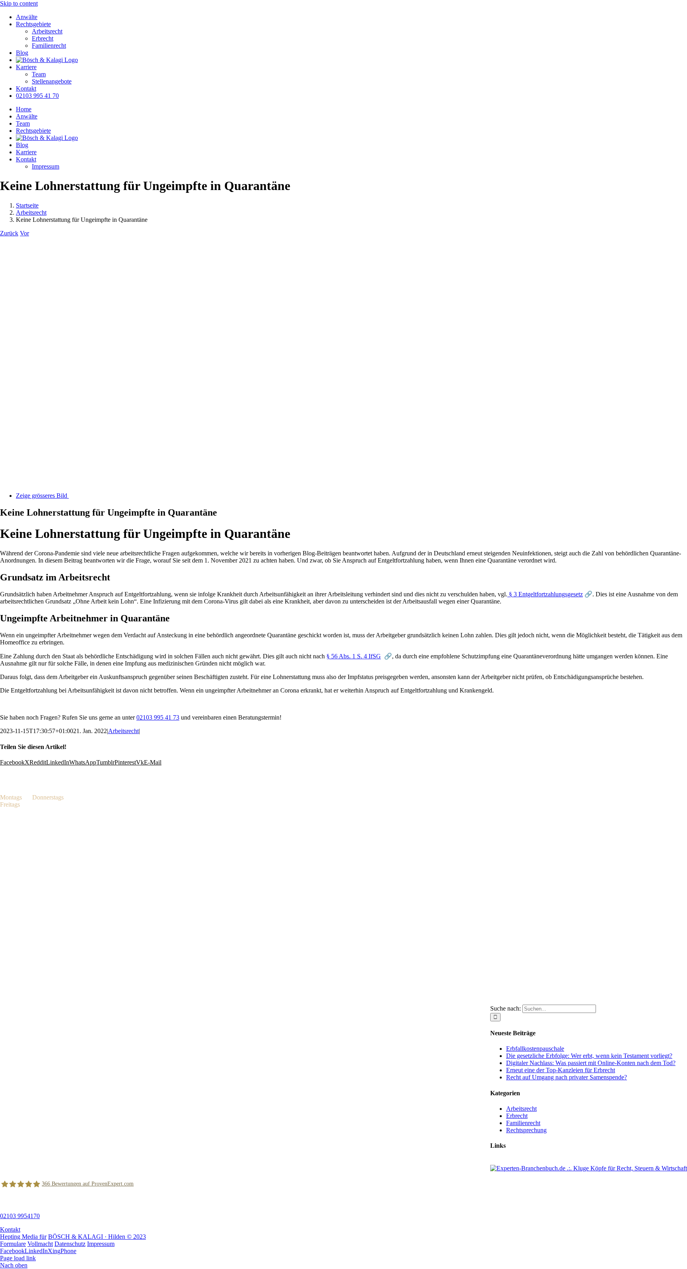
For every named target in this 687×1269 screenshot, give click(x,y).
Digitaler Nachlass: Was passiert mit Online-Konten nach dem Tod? (590, 1062)
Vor (24, 233)
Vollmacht (40, 1243)
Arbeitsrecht (123, 731)
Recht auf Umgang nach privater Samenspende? (566, 1077)
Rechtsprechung (526, 1130)
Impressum (100, 1243)
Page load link (18, 1258)
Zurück (9, 233)
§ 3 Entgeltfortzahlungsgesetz (545, 594)
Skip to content (19, 3)
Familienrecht (523, 1123)
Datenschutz (69, 1243)
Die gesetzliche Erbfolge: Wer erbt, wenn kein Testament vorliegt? (589, 1055)
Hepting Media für (23, 1236)
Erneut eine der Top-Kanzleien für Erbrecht (560, 1070)
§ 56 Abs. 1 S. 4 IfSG (353, 656)
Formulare (13, 1243)
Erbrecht (517, 1115)
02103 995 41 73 (157, 717)
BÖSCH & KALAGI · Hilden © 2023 (97, 1236)
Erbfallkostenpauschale (535, 1048)
